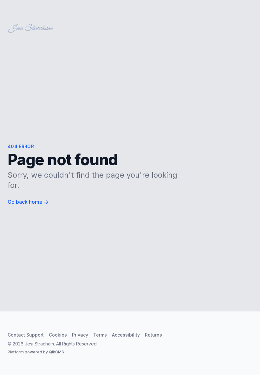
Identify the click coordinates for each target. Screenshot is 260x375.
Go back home (28, 202)
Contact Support (26, 335)
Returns (153, 335)
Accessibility (126, 335)
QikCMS (56, 352)
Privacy (80, 335)
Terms (100, 335)
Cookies (58, 335)
